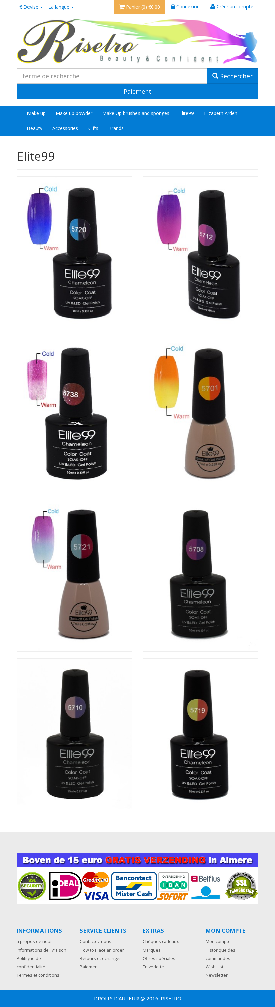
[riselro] (137, 42)
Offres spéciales (159, 958)
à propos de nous (35, 942)
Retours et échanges (101, 958)
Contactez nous (95, 942)
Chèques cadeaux (161, 942)
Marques (152, 950)
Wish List (214, 967)
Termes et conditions (38, 975)
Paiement (89, 967)
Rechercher (235, 76)
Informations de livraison (41, 950)
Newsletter (217, 975)
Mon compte (218, 942)
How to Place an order (102, 950)
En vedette (153, 967)
